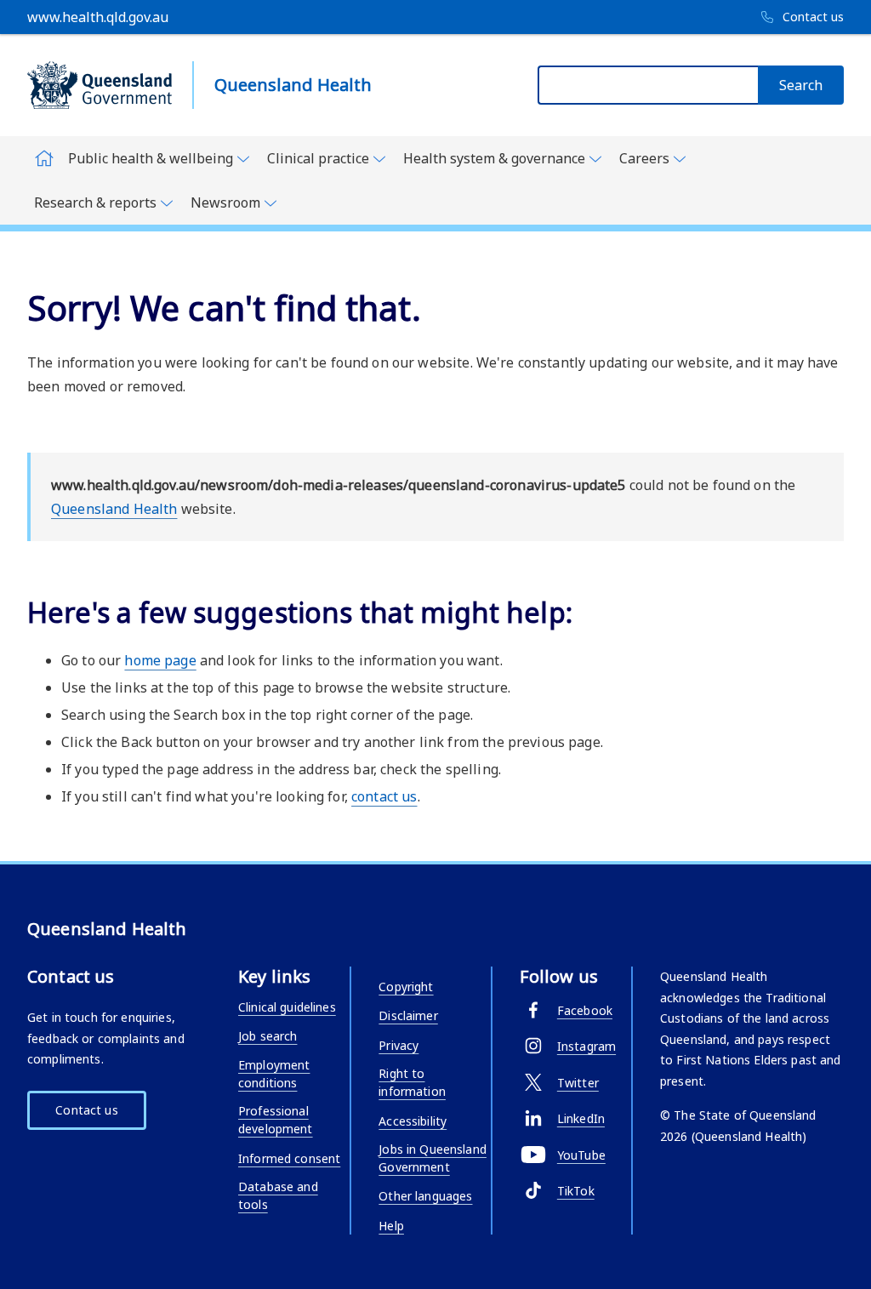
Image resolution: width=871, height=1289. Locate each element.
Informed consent (289, 1158)
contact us (384, 796)
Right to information (412, 1082)
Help (391, 1226)
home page (160, 660)
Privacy (398, 1045)
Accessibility (413, 1121)
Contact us (86, 1110)
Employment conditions (274, 1074)
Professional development (275, 1120)
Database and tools (278, 1195)
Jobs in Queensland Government (433, 1158)
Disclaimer (408, 1015)
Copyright (406, 986)
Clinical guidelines (287, 1007)
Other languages (425, 1196)
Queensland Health (114, 508)
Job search (267, 1036)
